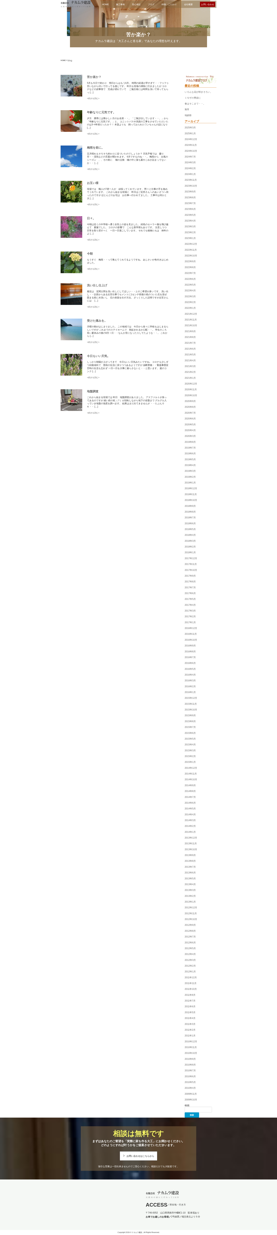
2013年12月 (191, 838)
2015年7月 (190, 727)
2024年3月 (190, 162)
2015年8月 (190, 721)
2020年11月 (191, 389)
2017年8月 (190, 581)
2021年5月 (190, 354)
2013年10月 (191, 849)
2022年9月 (190, 261)
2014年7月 (190, 797)
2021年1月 (190, 378)
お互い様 (93, 182)
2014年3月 (190, 820)
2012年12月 (191, 907)
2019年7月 (190, 448)
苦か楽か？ (94, 76)
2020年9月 (190, 401)
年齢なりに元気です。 (101, 112)
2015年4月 (190, 744)
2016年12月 (191, 628)
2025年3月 (190, 127)
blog (70, 60)
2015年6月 (190, 733)
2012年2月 (190, 966)
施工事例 (120, 4)
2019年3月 (190, 471)
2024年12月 (191, 139)
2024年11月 (191, 145)
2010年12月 (191, 1041)
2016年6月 (190, 663)
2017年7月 (190, 587)
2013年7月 (190, 867)
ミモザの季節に (193, 98)
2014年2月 (190, 826)
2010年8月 (190, 1065)
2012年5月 (190, 948)
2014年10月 (191, 779)
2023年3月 (190, 226)
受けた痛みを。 (97, 320)
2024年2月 (190, 168)
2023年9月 (190, 191)
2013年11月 (191, 843)
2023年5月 (190, 215)
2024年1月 (190, 174)
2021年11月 (191, 319)
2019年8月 (190, 442)
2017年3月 (190, 610)
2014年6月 (190, 803)
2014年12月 (191, 768)
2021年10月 (191, 325)
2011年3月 (190, 1024)
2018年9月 (190, 506)
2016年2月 (190, 686)
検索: (187, 1105)
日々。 (91, 218)
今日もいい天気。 (98, 355)
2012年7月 (190, 936)
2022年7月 (190, 273)
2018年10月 (191, 500)
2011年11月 (190, 983)
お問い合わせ (207, 4)
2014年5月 (190, 808)
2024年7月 (190, 156)
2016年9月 (190, 645)
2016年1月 (190, 692)
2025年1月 (190, 133)
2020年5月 (190, 424)
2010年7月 (190, 1070)
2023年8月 (190, 197)
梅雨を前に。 (95, 147)
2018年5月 (190, 529)
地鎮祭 (188, 115)
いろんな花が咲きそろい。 (198, 92)
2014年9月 (190, 785)
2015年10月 (191, 709)
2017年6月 (190, 593)
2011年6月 (190, 1006)
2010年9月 (190, 1059)
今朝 (90, 253)
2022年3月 (190, 296)
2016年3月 (190, 680)
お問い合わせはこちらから (140, 1156)
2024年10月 (191, 151)
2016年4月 (190, 675)
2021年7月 (190, 343)
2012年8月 (190, 931)
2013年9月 (190, 855)
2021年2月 (190, 372)
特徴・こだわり (169, 4)
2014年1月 (190, 832)
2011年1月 (190, 1035)
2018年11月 (191, 494)
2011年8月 (190, 995)
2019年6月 (190, 453)
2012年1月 (190, 971)
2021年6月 (190, 349)
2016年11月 (191, 634)
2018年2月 (190, 546)
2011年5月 (190, 1012)
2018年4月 (190, 535)
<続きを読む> (93, 98)
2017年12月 (191, 558)
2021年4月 (190, 360)
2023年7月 (190, 203)
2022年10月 (191, 255)
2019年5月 (190, 459)
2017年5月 (190, 599)
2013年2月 (190, 896)
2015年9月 (190, 715)
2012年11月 (191, 913)
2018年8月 (190, 512)
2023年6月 (190, 209)
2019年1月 (190, 482)
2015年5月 (190, 739)
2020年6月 (190, 418)
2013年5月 (190, 878)
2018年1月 (190, 552)
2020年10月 (191, 395)
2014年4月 (190, 814)
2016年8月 (190, 651)
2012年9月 (190, 925)
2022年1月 (190, 308)
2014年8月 (190, 791)
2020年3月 (190, 436)
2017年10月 (191, 570)
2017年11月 (191, 564)
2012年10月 (191, 919)
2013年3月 (190, 890)
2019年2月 (190, 477)
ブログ (151, 4)
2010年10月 (191, 1053)
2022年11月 (191, 250)
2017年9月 (190, 576)
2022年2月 (190, 302)
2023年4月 (190, 221)
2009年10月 (191, 1099)
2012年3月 (190, 960)
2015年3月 (190, 750)
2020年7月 (190, 413)
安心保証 (136, 4)
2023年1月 (190, 238)
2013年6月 (190, 872)
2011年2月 (190, 1030)
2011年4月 (190, 1018)
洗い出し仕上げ (97, 285)
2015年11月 (191, 704)
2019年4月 (190, 465)
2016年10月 (191, 640)
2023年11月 (191, 180)
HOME (105, 4)
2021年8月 (190, 337)
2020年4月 (190, 430)
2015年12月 (191, 698)
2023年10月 (191, 186)
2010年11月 (191, 1047)
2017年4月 (190, 605)
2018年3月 (190, 541)
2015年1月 (190, 762)
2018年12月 (191, 488)
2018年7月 (190, 517)
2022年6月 (190, 279)
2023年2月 (190, 232)
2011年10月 (191, 989)
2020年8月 (190, 407)
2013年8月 (190, 861)
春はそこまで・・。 (195, 103)
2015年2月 (190, 756)
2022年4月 (190, 290)
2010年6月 (190, 1076)
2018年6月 (190, 523)
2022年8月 (190, 267)
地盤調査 (93, 391)
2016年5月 (190, 669)
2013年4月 (190, 884)
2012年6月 (190, 942)
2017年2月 (190, 616)
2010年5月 (190, 1082)
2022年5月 (190, 285)
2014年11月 (191, 773)
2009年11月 (191, 1094)
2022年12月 (191, 244)
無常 (187, 109)
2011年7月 (190, 1000)
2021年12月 (191, 314)
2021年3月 (190, 366)
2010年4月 (190, 1088)
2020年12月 (191, 383)
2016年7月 (190, 657)
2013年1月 (190, 902)
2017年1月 (190, 622)
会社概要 (188, 4)
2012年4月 (190, 954)
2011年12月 (191, 977)
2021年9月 (190, 331)
